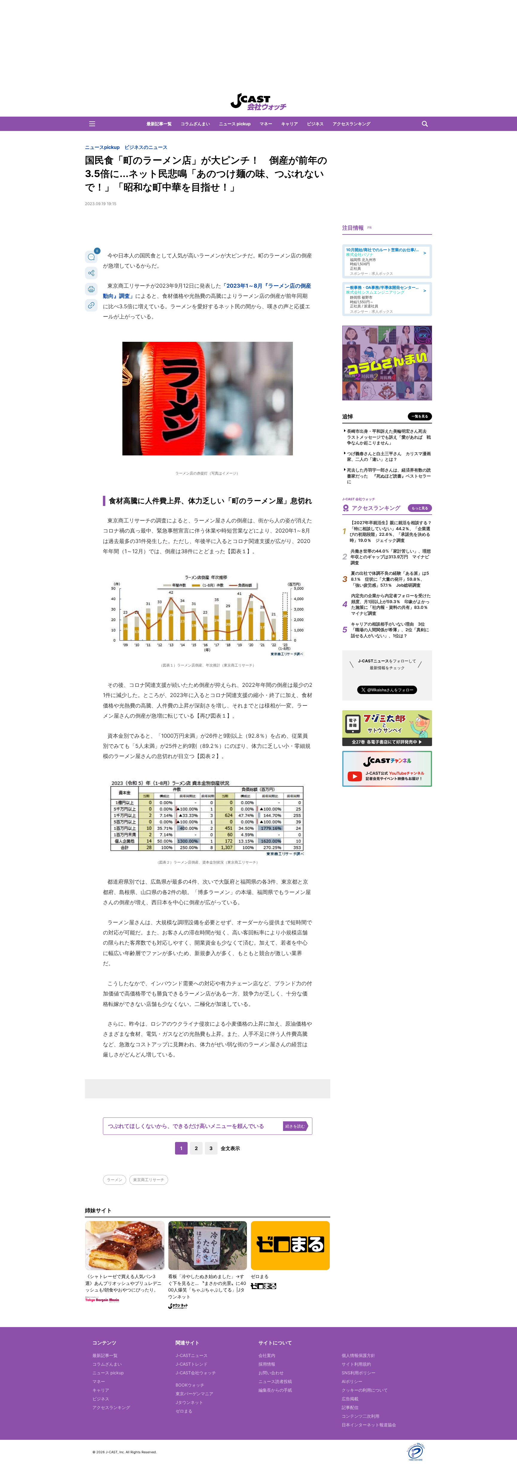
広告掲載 (350, 1398)
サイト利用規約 (356, 1364)
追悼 (347, 416)
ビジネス (315, 123)
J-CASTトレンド (192, 1364)
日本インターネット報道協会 (369, 1424)
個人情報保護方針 (358, 1355)
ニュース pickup (235, 123)
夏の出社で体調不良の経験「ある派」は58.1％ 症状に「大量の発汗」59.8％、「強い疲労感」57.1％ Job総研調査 (390, 579)
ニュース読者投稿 (275, 1381)
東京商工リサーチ (148, 1179)
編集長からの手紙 (275, 1390)
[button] (92, 124)
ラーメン (114, 1179)
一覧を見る (420, 416)
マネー (266, 123)
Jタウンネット (189, 1402)
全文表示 (230, 1148)
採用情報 (266, 1364)
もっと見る (420, 508)
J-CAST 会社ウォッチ (258, 102)
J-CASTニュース (192, 1355)
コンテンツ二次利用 (360, 1416)
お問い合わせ (271, 1372)
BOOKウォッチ (190, 1384)
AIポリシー (352, 1381)
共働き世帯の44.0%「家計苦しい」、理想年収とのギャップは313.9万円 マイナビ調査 (391, 556)
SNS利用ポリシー (358, 1372)
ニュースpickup (102, 147)
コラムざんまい (195, 123)
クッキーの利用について (365, 1390)
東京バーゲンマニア (194, 1393)
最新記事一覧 (159, 123)
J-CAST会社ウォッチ (196, 1372)
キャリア (289, 123)
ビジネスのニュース (146, 147)
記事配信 (350, 1407)
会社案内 (266, 1355)
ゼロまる (184, 1410)
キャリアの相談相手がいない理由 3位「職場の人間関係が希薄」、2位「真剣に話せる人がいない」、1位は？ (390, 629)
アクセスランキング (351, 123)
